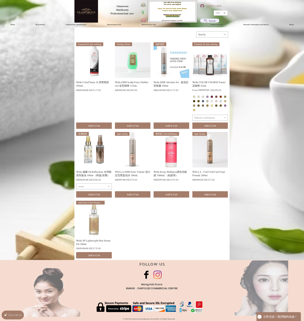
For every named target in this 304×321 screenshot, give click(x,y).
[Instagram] (157, 275)
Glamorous (122, 6)
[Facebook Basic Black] (146, 275)
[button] (225, 20)
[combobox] (212, 34)
